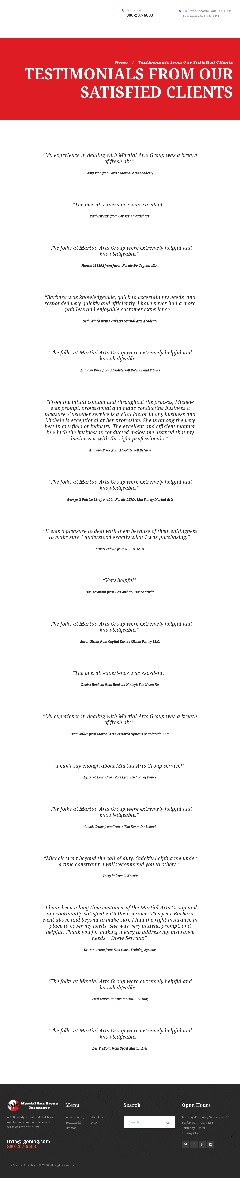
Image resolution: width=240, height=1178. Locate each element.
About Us (97, 1117)
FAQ (94, 1122)
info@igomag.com (28, 1141)
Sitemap (70, 1128)
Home (121, 62)
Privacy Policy (74, 1117)
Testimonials (73, 1122)
